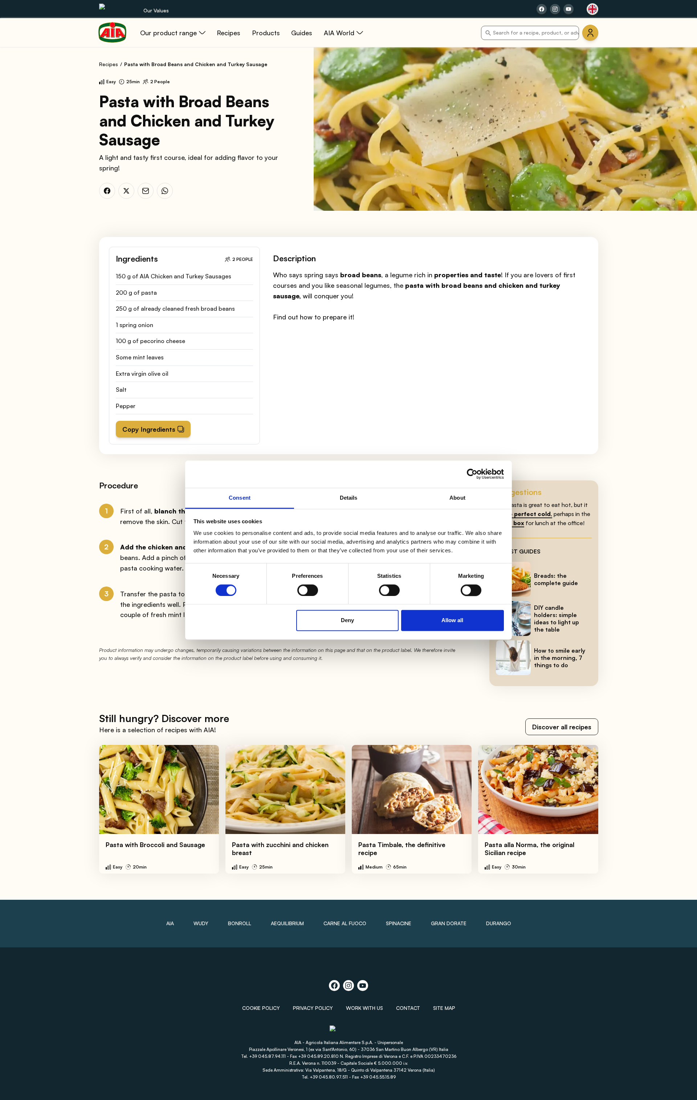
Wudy (200, 923)
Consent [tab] (239, 498)
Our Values (156, 10)
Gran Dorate (448, 923)
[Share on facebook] (542, 9)
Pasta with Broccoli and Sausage (155, 845)
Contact (408, 1008)
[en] (592, 9)
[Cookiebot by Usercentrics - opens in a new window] (472, 473)
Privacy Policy (313, 1008)
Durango (498, 923)
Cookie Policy (261, 1008)
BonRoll (239, 923)
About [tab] (457, 498)
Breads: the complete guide (556, 579)
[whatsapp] (165, 191)
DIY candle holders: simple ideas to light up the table (556, 618)
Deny (347, 620)
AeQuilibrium (287, 923)
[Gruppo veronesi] (349, 1031)
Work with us (364, 1008)
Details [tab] (349, 498)
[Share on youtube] (568, 9)
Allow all (452, 620)
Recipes (108, 64)
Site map (444, 1008)
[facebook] (107, 191)
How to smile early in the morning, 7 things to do (559, 658)
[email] (146, 191)
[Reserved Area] (590, 33)
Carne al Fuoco (344, 923)
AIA (170, 923)
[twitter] (126, 191)
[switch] (307, 590)
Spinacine (398, 923)
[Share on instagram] (555, 9)
